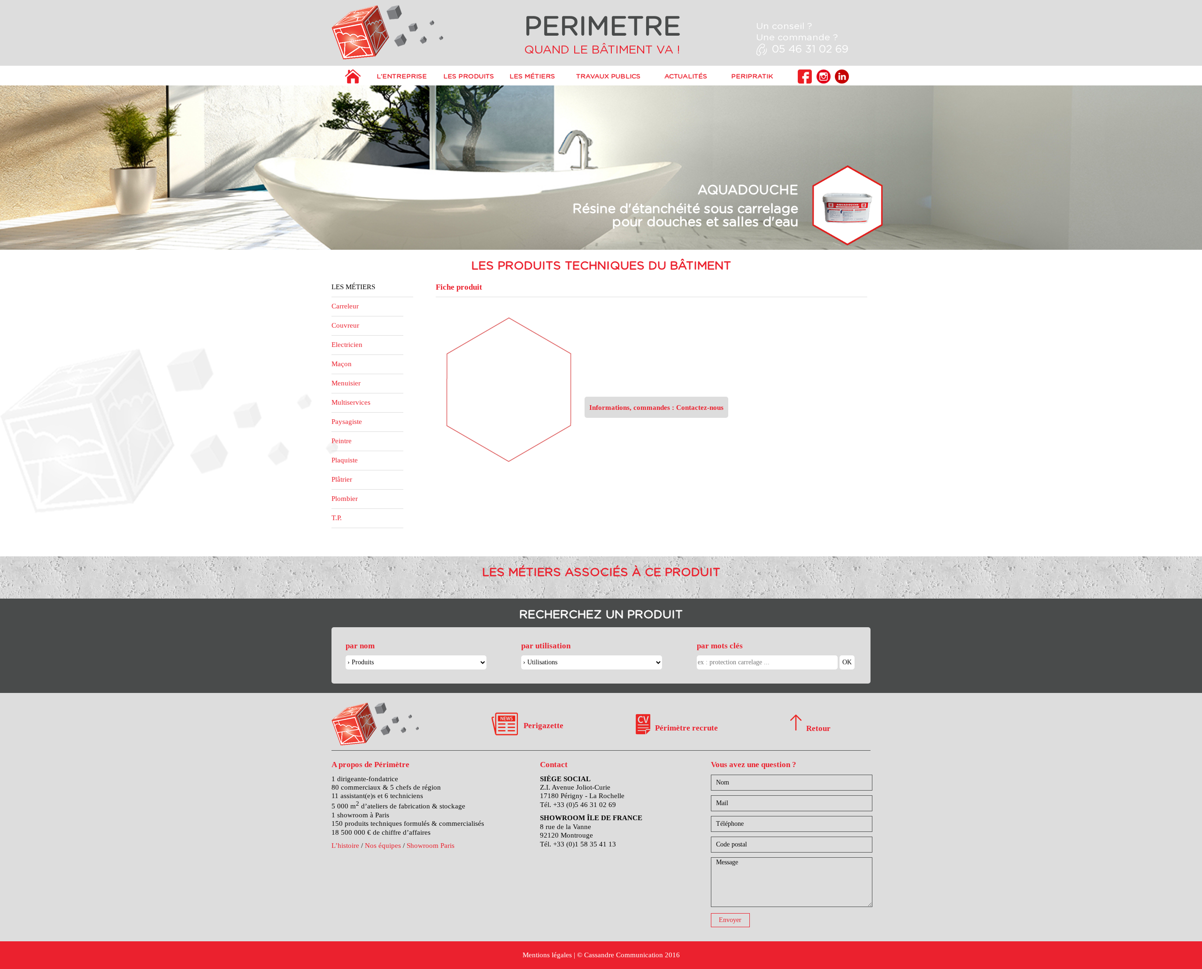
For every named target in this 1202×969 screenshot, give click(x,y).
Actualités (685, 76)
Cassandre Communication (623, 955)
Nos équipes (383, 845)
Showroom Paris (431, 845)
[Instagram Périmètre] (823, 81)
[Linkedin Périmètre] (841, 81)
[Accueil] (353, 81)
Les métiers (532, 76)
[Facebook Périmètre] (805, 81)
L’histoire (345, 845)
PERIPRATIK (752, 76)
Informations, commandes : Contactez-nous (656, 407)
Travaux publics (608, 76)
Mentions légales (547, 955)
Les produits (468, 76)
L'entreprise (402, 76)
